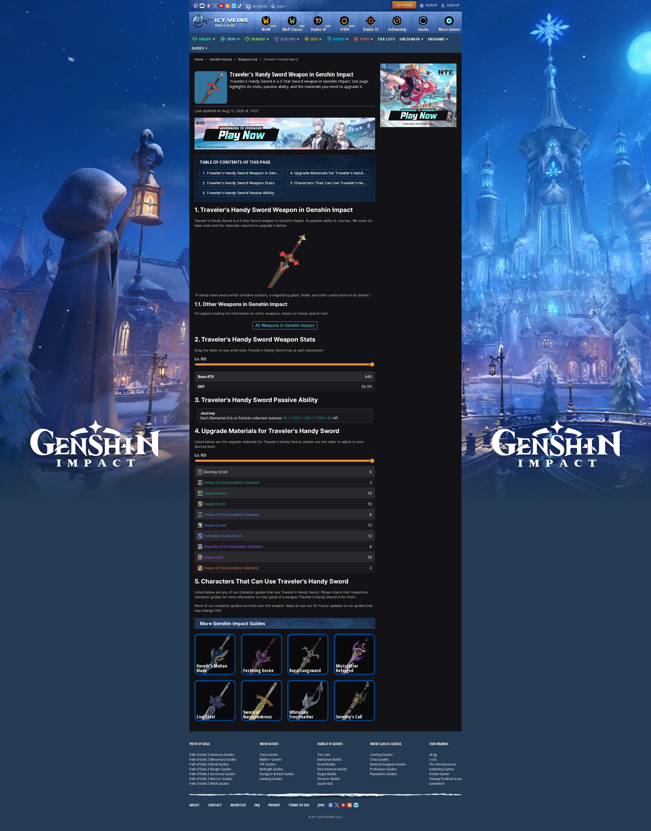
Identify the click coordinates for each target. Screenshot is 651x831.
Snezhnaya (410, 38)
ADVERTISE (238, 805)
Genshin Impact (221, 59)
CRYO (231, 38)
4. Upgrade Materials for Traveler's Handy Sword (328, 173)
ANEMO (205, 38)
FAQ (257, 805)
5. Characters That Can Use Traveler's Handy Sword (328, 182)
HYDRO (339, 38)
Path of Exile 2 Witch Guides (209, 783)
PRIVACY (274, 805)
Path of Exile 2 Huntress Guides (211, 754)
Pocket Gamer (439, 774)
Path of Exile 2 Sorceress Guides (212, 774)
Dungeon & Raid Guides (277, 774)
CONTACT (215, 805)
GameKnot (437, 783)
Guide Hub (325, 783)
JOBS (321, 805)
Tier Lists (323, 754)
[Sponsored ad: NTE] (285, 148)
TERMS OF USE (298, 805)
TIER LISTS (386, 38)
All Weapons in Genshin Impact (285, 325)
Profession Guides (383, 769)
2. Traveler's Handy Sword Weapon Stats (238, 182)
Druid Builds (326, 764)
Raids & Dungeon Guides (388, 764)
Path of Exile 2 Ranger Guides (210, 769)
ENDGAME (436, 38)
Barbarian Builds (329, 759)
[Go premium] (404, 8)
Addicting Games (441, 769)
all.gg (433, 754)
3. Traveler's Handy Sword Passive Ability (238, 192)
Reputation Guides (383, 774)
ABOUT (194, 805)
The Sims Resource (442, 764)
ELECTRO (288, 38)
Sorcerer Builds (328, 779)
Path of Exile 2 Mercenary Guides (212, 759)
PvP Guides (268, 764)
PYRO (364, 38)
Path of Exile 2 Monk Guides (209, 764)
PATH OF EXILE (199, 743)
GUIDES (198, 48)
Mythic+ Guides (271, 759)
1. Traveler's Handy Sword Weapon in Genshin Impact (240, 173)
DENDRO (258, 38)
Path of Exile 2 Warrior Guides (210, 779)
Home (199, 59)
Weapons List (247, 59)
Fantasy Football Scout (445, 779)
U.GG (433, 759)
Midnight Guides (271, 769)
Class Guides (269, 754)
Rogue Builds (326, 774)
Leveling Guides (271, 779)
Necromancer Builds (332, 769)
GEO (314, 38)
